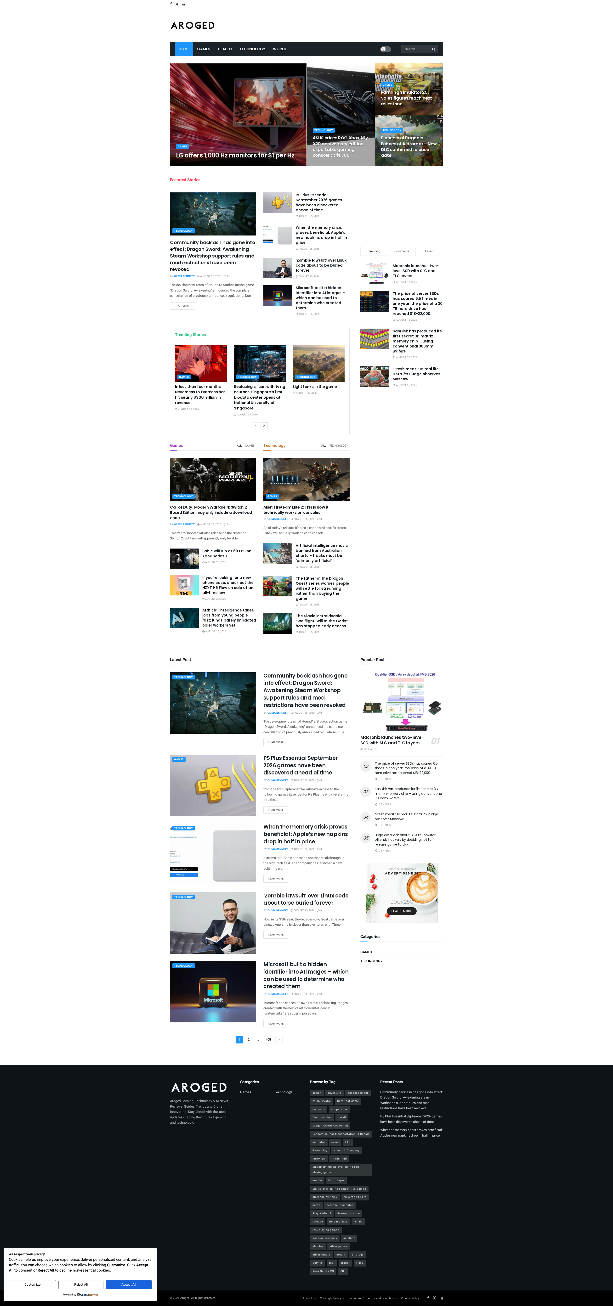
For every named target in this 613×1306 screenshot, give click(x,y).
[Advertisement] (402, 205)
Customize (32, 1284)
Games (203, 48)
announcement (358, 1093)
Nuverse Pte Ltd (355, 1197)
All (239, 445)
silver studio (321, 1255)
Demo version (322, 1117)
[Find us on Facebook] (171, 4)
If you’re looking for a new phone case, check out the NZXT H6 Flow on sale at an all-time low (228, 585)
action (316, 1093)
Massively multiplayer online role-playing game (336, 1169)
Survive (317, 1263)
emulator (318, 1142)
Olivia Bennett (190, 165)
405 (268, 1039)
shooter (317, 1246)
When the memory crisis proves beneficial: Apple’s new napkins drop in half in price (321, 235)
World (279, 48)
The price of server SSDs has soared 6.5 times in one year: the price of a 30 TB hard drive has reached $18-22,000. (418, 303)
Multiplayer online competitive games (339, 1189)
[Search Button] (434, 49)
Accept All (128, 1284)
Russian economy (324, 1238)
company (318, 1109)
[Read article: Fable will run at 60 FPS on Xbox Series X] (184, 559)
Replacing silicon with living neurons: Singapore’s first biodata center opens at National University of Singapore (259, 397)
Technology (252, 48)
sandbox (349, 1238)
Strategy (357, 1255)
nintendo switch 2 (325, 1197)
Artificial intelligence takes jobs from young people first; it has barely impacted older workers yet (229, 618)
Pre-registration (348, 1213)
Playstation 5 (321, 1213)
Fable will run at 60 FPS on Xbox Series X (226, 554)
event (335, 1142)
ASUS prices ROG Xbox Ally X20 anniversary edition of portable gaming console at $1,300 (340, 146)
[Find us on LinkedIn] (183, 4)
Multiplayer (336, 1180)
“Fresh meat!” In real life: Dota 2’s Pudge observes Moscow (416, 373)
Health (225, 48)
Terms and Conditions (381, 1298)
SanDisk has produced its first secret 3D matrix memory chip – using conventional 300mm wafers (417, 341)
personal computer (340, 1205)
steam (340, 1255)
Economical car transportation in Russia (341, 1134)
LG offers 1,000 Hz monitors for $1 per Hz (235, 155)
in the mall (339, 1159)
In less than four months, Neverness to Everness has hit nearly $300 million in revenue (200, 394)
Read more (185, 306)
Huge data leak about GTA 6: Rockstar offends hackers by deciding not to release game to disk (405, 840)
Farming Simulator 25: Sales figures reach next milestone (406, 98)
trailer (345, 1263)
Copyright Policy (330, 1298)
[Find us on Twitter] (177, 4)
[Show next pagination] (279, 1039)
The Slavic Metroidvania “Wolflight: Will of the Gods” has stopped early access (322, 620)
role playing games (325, 1230)
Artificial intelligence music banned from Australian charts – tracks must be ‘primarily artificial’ (322, 553)
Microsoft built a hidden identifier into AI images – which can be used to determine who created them (320, 297)
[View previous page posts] (255, 425)
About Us (308, 1298)
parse (316, 1205)
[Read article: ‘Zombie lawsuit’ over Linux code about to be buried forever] (277, 268)
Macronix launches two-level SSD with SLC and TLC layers (416, 270)
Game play (319, 1151)
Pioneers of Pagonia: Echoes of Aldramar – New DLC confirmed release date (409, 146)
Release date (338, 1222)
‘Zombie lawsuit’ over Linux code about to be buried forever (321, 265)
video (359, 1263)
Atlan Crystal (321, 1101)
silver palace (338, 1246)
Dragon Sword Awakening (330, 1126)
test (332, 1263)
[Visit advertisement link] (401, 893)
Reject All (81, 1284)
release (317, 1222)
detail (342, 1117)
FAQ (348, 1142)
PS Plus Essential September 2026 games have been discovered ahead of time (319, 202)
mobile (317, 1180)
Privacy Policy (410, 1298)
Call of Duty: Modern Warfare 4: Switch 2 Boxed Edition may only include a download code (211, 512)
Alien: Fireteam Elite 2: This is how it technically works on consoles (296, 509)
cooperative (339, 1109)
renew (358, 1222)
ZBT (343, 1271)
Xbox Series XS (323, 1271)
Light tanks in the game (315, 386)
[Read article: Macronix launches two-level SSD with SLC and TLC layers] (401, 701)
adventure (334, 1093)
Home (184, 48)
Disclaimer (353, 1298)
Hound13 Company (346, 1151)
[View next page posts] (264, 425)
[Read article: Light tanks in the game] (319, 363)
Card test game (348, 1101)
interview (318, 1159)
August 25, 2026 (216, 165)
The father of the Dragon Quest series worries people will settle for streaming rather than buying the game (322, 588)
